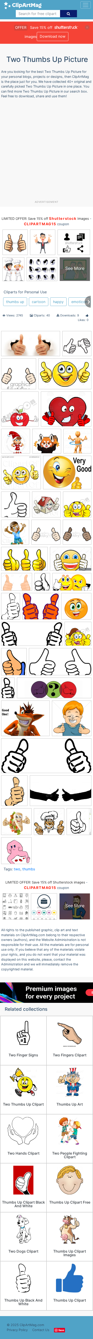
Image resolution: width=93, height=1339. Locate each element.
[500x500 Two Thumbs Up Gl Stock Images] (71, 720)
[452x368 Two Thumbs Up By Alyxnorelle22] (25, 720)
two (17, 869)
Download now (52, 36)
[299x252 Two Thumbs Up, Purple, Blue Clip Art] (41, 608)
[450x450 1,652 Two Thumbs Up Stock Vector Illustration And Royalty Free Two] (77, 345)
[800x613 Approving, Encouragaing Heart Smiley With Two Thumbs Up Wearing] (66, 411)
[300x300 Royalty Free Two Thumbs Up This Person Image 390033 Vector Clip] (46, 534)
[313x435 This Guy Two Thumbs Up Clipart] (42, 584)
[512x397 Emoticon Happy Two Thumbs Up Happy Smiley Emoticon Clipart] (67, 474)
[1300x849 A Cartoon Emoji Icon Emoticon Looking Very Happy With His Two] (65, 376)
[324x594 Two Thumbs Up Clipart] (7, 690)
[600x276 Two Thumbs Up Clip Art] (31, 636)
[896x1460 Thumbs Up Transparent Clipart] (10, 608)
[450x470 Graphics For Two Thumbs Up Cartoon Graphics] (46, 506)
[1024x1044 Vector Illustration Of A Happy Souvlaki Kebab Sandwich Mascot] (16, 823)
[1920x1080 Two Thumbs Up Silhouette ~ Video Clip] (60, 793)
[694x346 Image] (30, 345)
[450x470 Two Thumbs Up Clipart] (78, 636)
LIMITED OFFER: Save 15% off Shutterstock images (45, 882)
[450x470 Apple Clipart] (19, 411)
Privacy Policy (17, 1330)
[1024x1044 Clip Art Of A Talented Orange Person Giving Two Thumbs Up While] (77, 443)
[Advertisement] (46, 151)
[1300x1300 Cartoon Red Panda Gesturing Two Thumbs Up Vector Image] (47, 443)
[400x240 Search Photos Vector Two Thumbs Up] (24, 561)
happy (58, 301)
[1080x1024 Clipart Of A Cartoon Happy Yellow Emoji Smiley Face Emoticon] (21, 474)
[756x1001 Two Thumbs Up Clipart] (14, 793)
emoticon (79, 301)
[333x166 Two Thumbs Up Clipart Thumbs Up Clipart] (60, 663)
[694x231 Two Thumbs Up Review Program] (54, 690)
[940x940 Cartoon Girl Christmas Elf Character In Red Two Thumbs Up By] (15, 443)
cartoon (38, 301)
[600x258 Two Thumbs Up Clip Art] (46, 758)
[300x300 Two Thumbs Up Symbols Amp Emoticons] (76, 608)
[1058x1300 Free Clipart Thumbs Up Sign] (79, 823)
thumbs (28, 869)
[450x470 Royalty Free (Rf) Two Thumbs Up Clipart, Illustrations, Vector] (15, 534)
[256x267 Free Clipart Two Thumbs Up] (15, 506)
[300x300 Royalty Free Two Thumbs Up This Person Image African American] (77, 534)
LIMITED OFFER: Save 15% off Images (45, 219)
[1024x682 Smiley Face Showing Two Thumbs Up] (70, 561)
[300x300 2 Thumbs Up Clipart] (18, 376)
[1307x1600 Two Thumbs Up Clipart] (13, 663)
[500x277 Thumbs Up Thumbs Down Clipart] (72, 584)
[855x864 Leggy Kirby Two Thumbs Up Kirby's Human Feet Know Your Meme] (16, 852)
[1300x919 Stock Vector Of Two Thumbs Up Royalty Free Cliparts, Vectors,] (16, 584)
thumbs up (15, 301)
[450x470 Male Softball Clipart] (77, 506)
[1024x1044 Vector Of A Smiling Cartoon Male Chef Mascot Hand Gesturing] (49, 823)
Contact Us (40, 1330)
